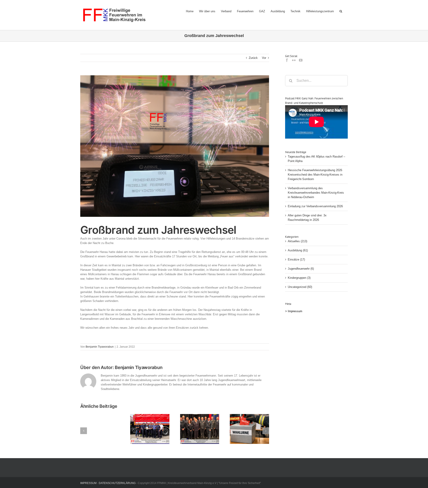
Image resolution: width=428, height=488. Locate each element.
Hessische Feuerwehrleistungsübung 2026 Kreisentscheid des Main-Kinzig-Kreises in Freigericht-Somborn (315, 174)
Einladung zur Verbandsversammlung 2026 (315, 206)
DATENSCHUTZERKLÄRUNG (117, 483)
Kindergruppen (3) (299, 277)
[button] (341, 11)
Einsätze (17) (296, 259)
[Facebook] (287, 60)
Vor (264, 57)
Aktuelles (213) (297, 241)
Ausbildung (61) (298, 250)
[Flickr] (294, 60)
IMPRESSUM (88, 483)
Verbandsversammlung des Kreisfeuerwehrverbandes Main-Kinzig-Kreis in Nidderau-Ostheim (316, 193)
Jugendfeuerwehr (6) (301, 268)
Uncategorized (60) (300, 287)
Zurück (253, 57)
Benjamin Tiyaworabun (100, 346)
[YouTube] (300, 60)
